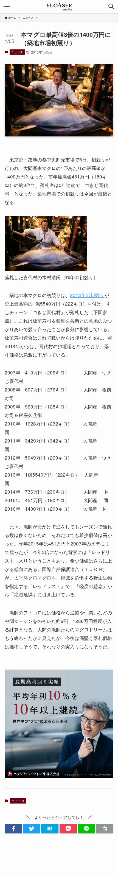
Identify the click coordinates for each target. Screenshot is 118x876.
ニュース (17, 52)
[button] (111, 6)
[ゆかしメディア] (59, 6)
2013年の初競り (87, 295)
